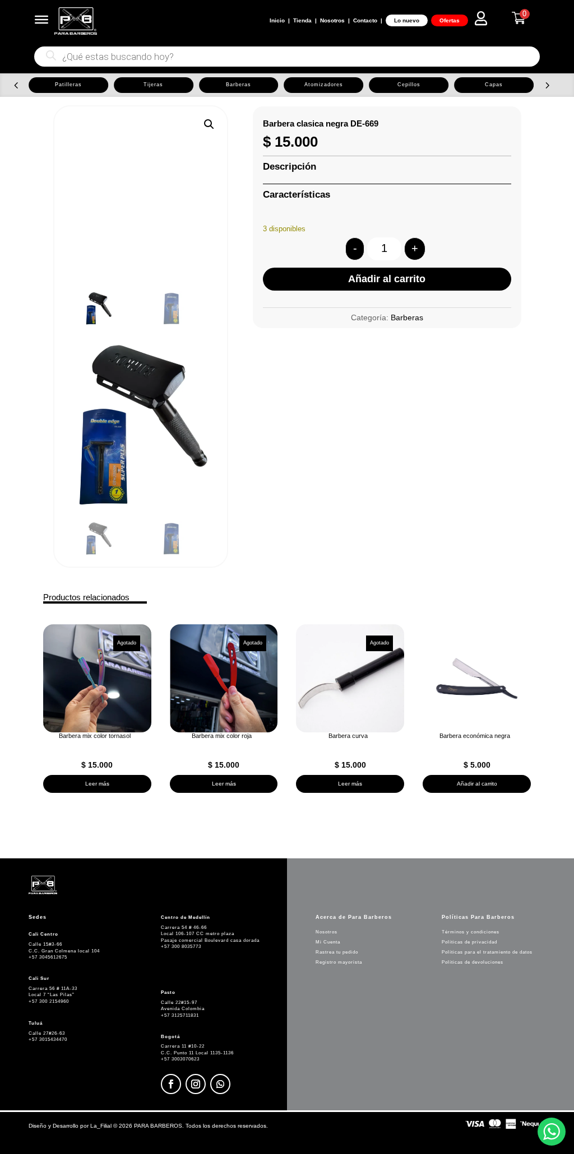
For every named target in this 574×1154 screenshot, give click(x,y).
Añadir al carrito (386, 278)
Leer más (97, 784)
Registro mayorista (339, 962)
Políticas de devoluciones (472, 962)
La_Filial (101, 1126)
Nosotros (332, 20)
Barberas (407, 317)
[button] (16, 84)
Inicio (277, 20)
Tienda (302, 20)
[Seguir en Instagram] (196, 1084)
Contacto (365, 20)
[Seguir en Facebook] (171, 1084)
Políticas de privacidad (469, 942)
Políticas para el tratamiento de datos (487, 952)
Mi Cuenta (328, 942)
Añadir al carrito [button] (477, 784)
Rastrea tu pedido (337, 952)
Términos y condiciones (470, 932)
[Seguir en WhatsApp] (220, 1084)
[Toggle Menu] (41, 20)
